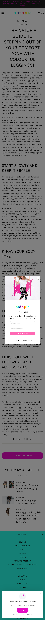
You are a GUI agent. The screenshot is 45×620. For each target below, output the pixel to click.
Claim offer (22, 333)
